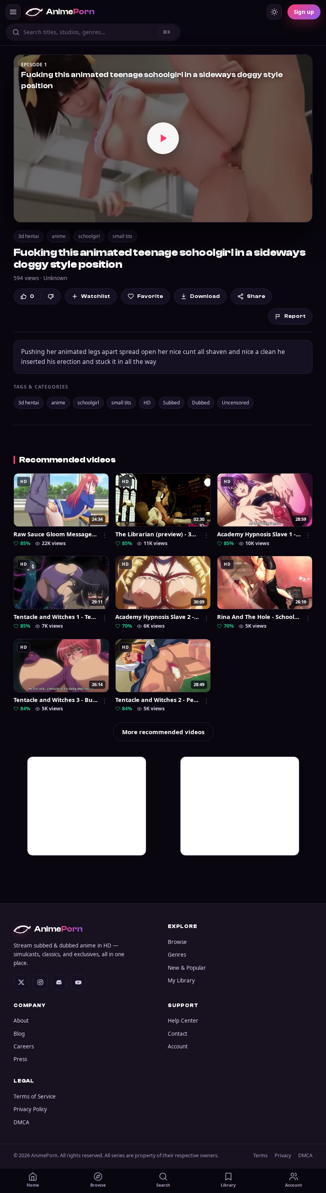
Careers (24, 1046)
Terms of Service (35, 1096)
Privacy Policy (30, 1109)
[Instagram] (40, 982)
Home (33, 1185)
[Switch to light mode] (274, 11)
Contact (177, 1033)
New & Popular (187, 967)
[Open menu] (13, 11)
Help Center (183, 1020)
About (21, 1020)
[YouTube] (78, 982)
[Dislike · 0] (50, 297)
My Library (181, 980)
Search (163, 1185)
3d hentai (28, 236)
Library (228, 1185)
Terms (260, 1155)
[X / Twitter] (21, 982)
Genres (177, 954)
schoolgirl (89, 236)
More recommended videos (163, 732)
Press (20, 1059)
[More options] (104, 535)
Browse (177, 942)
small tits (122, 236)
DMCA (21, 1122)
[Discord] (59, 982)
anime (59, 236)
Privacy (283, 1155)
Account (178, 1046)
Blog (19, 1033)
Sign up (304, 11)
